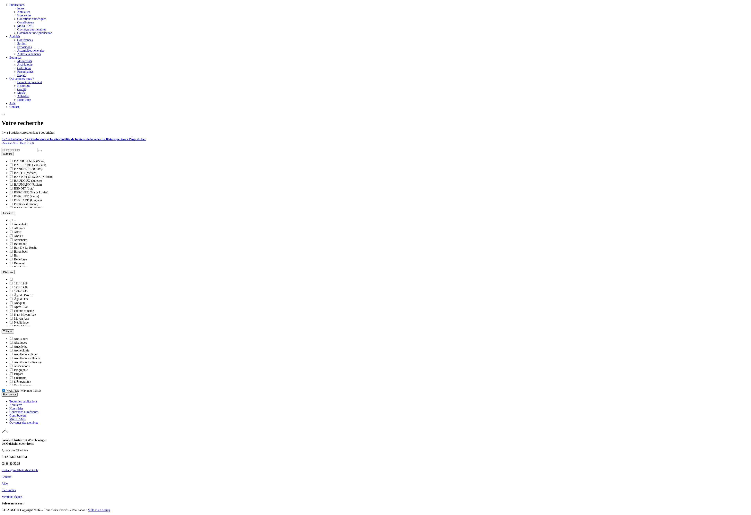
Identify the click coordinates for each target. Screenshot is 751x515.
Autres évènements (29, 54)
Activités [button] (14, 36)
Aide (12, 103)
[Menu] (3, 114)
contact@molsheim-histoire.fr (20, 470)
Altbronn (19, 228)
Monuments (24, 61)
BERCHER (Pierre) (26, 196)
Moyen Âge (21, 318)
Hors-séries (24, 15)
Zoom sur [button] (15, 57)
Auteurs (7, 153)
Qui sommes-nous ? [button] (21, 78)
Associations (22, 366)
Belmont (19, 263)
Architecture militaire (27, 358)
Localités (8, 213)
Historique (23, 85)
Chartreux (20, 377)
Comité (21, 89)
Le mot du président (29, 82)
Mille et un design (99, 510)
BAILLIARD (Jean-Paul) (30, 165)
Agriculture (21, 338)
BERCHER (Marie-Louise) (31, 192)
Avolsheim (20, 239)
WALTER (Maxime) (23, 390)
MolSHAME (25, 26)
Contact (14, 106)
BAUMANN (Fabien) (28, 184)
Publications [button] (16, 4)
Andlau (18, 236)
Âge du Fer (21, 299)
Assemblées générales (30, 50)
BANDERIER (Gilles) (28, 169)
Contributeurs (25, 22)
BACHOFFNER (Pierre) (29, 161)
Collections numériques (31, 19)
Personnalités (25, 71)
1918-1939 (21, 287)
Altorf (17, 232)
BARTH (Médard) (25, 172)
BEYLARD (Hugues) (28, 200)
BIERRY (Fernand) (26, 204)
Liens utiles (24, 99)
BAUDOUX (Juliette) (28, 180)
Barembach (21, 251)
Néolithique (21, 322)
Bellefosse (20, 259)
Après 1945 (21, 306)
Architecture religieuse (28, 362)
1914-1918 (21, 283)
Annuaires (23, 11)
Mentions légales (12, 496)
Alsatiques (20, 342)
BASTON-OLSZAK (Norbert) (33, 176)
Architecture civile (25, 354)
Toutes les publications (23, 401)
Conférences (25, 40)
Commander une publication (34, 33)
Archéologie (24, 64)
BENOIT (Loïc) (24, 188)
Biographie (21, 370)
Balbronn (20, 243)
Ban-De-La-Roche (25, 247)
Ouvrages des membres (31, 29)
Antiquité (19, 303)
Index (20, 8)
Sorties (21, 43)
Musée (21, 92)
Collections (24, 68)
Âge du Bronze (23, 295)
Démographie (22, 381)
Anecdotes (20, 346)
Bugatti (21, 75)
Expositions (24, 47)
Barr (17, 255)
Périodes (8, 272)
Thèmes (7, 331)
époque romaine (24, 310)
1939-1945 (21, 291)
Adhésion (23, 96)
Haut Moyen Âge (25, 314)
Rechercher (9, 394)
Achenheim (21, 224)
